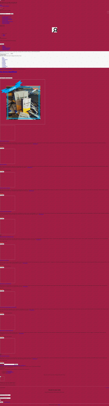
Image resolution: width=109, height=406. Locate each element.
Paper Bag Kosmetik (6, 23)
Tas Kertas (4, 65)
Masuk (1, 402)
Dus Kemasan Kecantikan (6, 18)
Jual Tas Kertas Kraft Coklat (7, 19)
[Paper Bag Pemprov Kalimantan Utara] (7, 233)
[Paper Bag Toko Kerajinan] (7, 353)
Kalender (4, 62)
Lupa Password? (7, 402)
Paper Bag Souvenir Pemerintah (5, 283)
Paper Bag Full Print (5, 22)
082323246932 (9, 371)
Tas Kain (3, 64)
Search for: (2, 364)
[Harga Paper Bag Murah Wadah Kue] (7, 329)
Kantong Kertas (5, 20)
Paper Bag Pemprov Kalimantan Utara (7, 236)
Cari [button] (11, 53)
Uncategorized (4, 66)
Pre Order (2, 148)
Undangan (4, 67)
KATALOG (4, 46)
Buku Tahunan (4, 59)
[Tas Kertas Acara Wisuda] (7, 259)
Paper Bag (4, 63)
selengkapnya (35, 143)
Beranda (1, 69)
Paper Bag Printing (3, 164)
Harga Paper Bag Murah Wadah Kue (6, 330)
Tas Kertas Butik (5, 17)
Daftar (59, 404)
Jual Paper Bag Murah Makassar (5, 211)
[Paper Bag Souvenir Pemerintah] (7, 282)
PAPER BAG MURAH (6, 47)
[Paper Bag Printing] (7, 163)
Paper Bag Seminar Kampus (5, 187)
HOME (3, 45)
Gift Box (3, 61)
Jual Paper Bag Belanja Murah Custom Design (8, 307)
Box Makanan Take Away (6, 16)
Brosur (3, 58)
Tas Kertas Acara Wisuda (4, 260)
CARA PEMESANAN (6, 48)
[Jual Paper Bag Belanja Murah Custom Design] (7, 306)
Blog (3, 57)
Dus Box (3, 60)
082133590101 (10, 372)
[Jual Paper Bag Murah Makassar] (7, 210)
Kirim (12, 13)
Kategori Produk (3, 54)
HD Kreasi (2, 51)
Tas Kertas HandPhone (8, 69)
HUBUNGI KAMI (5, 49)
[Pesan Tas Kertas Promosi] (7, 140)
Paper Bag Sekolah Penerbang (7, 21)
